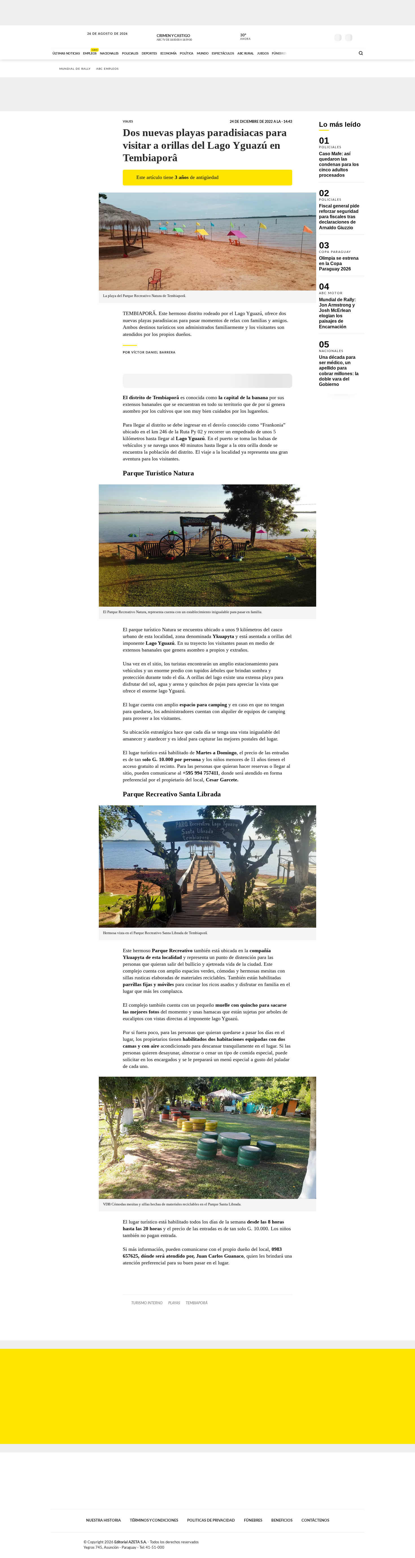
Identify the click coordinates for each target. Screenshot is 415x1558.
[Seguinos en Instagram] (326, 36)
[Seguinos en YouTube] (317, 36)
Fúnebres (253, 1520)
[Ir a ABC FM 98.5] (344, 53)
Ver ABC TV (184, 36)
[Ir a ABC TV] (306, 53)
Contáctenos (315, 1520)
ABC (68, 36)
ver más (242, 37)
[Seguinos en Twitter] (309, 36)
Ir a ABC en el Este (102, 39)
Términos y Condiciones (154, 1520)
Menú (359, 36)
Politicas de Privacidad (211, 1520)
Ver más (341, 159)
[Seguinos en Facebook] (301, 36)
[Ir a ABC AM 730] (321, 53)
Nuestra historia (103, 1520)
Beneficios (281, 1520)
